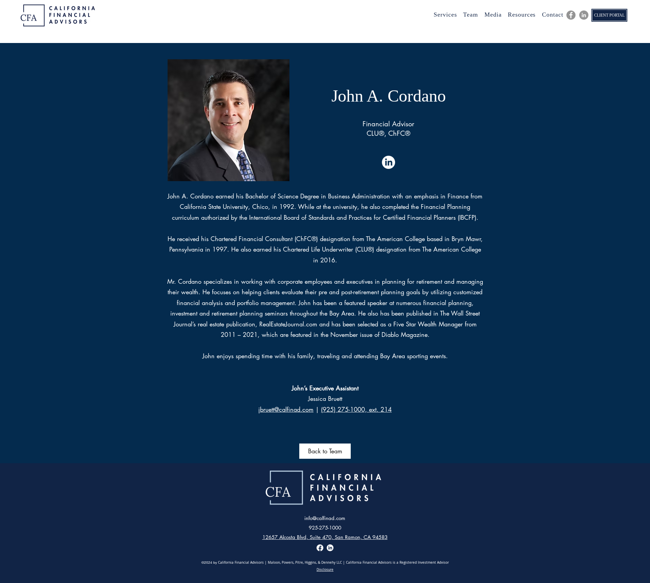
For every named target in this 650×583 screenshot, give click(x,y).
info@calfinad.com (324, 518)
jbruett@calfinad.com (285, 409)
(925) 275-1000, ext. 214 (356, 409)
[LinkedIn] (583, 15)
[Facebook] (320, 547)
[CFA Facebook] (571, 15)
